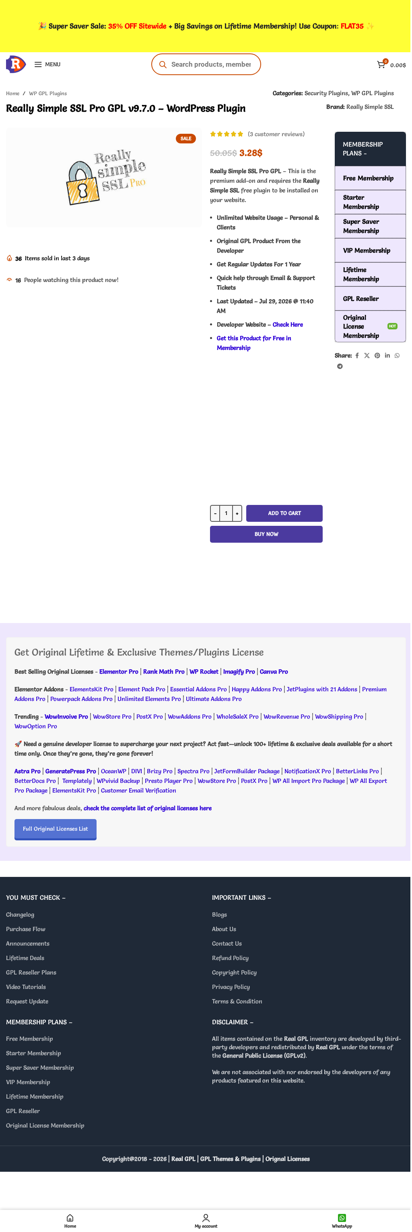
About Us (224, 929)
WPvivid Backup (119, 781)
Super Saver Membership (40, 1067)
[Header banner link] (206, 26)
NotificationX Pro (307, 771)
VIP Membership (28, 1082)
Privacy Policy (231, 987)
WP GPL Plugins (48, 93)
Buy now (266, 534)
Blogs (219, 914)
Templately (77, 781)
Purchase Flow (25, 929)
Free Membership (29, 1038)
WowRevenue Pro (287, 716)
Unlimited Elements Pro (149, 699)
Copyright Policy (234, 972)
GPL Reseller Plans (31, 972)
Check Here (288, 324)
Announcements (27, 943)
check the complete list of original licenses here (148, 808)
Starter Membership (33, 1053)
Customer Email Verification (138, 790)
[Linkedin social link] (387, 355)
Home (12, 93)
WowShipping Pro (339, 716)
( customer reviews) (276, 134)
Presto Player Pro (169, 781)
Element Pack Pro (141, 689)
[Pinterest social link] (377, 355)
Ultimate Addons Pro (214, 699)
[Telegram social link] (340, 366)
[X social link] (367, 355)
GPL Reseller (23, 1111)
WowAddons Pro (190, 716)
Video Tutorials (26, 987)
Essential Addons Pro (198, 689)
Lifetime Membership (35, 1096)
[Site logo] (16, 62)
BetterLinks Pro (357, 771)
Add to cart (284, 513)
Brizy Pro (160, 771)
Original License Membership (45, 1125)
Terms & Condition (237, 1001)
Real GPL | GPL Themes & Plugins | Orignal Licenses (240, 1159)
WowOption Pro (35, 726)
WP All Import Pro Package (308, 781)
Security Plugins (326, 93)
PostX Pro (149, 716)
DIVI (137, 771)
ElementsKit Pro (91, 689)
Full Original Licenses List (55, 828)
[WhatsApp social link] (397, 355)
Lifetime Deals (25, 958)
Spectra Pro (193, 771)
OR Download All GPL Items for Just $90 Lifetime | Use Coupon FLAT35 (266, 586)
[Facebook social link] (357, 355)
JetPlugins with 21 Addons (322, 689)
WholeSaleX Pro (237, 716)
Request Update (27, 1001)
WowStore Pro (112, 716)
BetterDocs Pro (35, 781)
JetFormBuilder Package (247, 771)
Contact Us (227, 943)
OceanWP (114, 771)
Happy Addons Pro (257, 689)
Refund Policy (230, 958)
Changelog (20, 914)
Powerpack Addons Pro (81, 699)
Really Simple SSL (370, 106)
